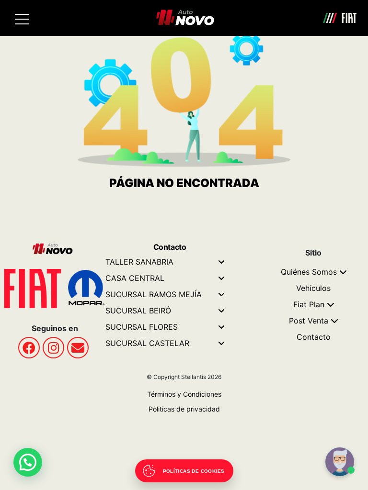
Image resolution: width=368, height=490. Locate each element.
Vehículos (313, 288)
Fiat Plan (308, 304)
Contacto (314, 337)
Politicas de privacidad (184, 409)
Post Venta (308, 320)
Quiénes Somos (309, 272)
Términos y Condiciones (184, 394)
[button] (27, 462)
